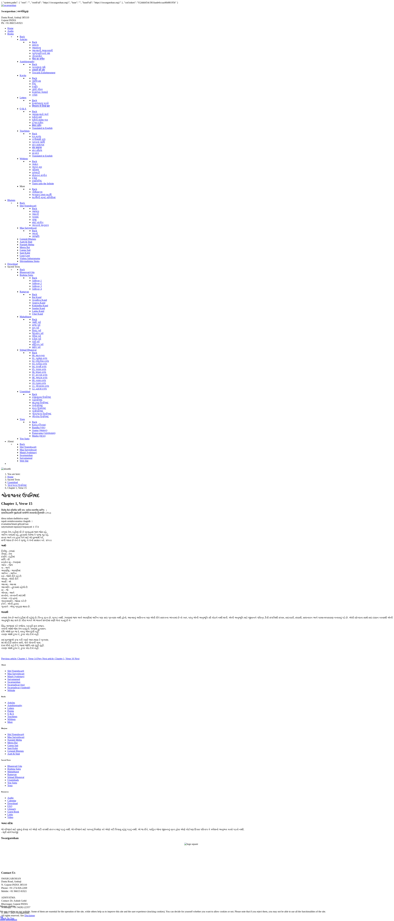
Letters (10, 708)
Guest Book (13, 811)
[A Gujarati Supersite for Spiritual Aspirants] (8, 5)
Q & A (10, 713)
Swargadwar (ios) (16, 684)
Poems (10, 711)
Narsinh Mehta (14, 740)
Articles (11, 702)
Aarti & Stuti (13, 753)
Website (11, 690)
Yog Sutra (12, 782)
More (10, 722)
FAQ (9, 806)
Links (10, 814)
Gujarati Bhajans (15, 751)
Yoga (9, 785)
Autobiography (14, 705)
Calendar (11, 800)
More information (8, 919)
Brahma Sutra (14, 769)
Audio (10, 798)
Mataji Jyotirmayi (15, 676)
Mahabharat (13, 771)
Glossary (11, 809)
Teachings (12, 716)
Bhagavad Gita (14, 766)
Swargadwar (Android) (18, 687)
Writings (11, 719)
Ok (1, 916)
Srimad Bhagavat (15, 777)
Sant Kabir (12, 748)
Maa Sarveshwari (15, 673)
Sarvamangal (13, 679)
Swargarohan (13, 682)
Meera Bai (12, 742)
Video (10, 817)
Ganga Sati (12, 745)
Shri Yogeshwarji (15, 671)
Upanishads (13, 780)
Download (12, 803)
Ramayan (12, 774)
